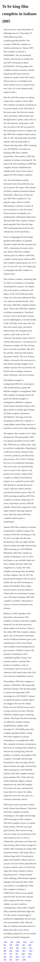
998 (5, 951)
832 (5, 945)
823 (11, 959)
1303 (29, 954)
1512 (31, 942)
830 (11, 951)
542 (5, 957)
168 (29, 957)
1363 (5, 942)
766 (11, 945)
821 (17, 948)
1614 (11, 948)
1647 (29, 945)
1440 (17, 951)
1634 (18, 942)
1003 (17, 945)
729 (5, 959)
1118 (23, 948)
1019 (24, 942)
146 (23, 945)
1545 (23, 954)
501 (16, 954)
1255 (30, 951)
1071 (24, 951)
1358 (24, 959)
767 (5, 954)
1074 (17, 959)
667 (11, 954)
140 (11, 942)
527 (5, 948)
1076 (17, 957)
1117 (30, 948)
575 (23, 957)
